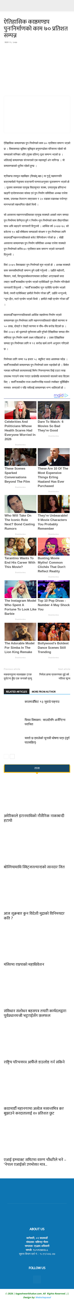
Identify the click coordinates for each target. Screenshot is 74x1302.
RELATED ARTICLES (16, 691)
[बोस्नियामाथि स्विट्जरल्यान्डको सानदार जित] (37, 845)
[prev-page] (6, 756)
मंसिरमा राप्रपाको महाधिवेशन (24, 964)
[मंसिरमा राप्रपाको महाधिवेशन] (37, 943)
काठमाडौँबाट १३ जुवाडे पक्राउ (42, 702)
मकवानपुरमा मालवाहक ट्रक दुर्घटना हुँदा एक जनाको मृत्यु (18, 676)
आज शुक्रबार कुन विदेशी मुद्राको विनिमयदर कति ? (34, 916)
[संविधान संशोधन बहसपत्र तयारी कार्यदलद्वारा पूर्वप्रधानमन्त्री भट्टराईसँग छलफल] (37, 989)
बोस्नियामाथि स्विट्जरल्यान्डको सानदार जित (34, 867)
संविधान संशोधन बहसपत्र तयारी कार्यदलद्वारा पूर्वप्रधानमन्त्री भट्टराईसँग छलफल (35, 1013)
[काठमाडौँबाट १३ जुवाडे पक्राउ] (13, 706)
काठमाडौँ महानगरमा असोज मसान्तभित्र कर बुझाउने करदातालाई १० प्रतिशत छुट (34, 1111)
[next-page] (12, 756)
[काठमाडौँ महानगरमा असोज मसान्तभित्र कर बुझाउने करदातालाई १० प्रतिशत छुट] (37, 1087)
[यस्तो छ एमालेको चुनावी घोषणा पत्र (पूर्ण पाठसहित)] (13, 742)
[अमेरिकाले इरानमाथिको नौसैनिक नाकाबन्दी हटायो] (37, 794)
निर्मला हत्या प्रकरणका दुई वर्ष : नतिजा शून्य (54, 676)
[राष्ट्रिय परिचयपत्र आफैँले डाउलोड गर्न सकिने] (37, 1040)
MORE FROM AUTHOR (44, 691)
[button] (6, 5)
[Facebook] (37, 1279)
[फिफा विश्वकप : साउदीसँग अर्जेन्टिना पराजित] (13, 724)
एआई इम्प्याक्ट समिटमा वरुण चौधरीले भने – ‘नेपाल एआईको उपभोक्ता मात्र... (35, 1162)
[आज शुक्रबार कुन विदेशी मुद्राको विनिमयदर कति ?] (37, 892)
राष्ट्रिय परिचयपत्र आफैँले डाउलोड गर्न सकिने (34, 1062)
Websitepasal (43, 1297)
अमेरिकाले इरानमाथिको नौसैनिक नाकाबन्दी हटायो (34, 818)
